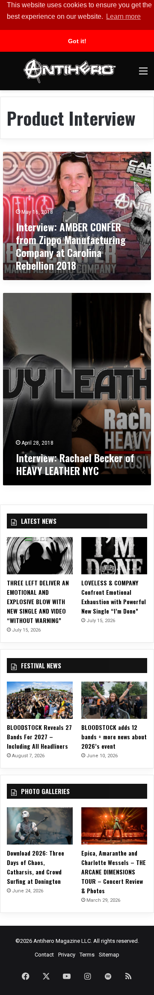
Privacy (66, 954)
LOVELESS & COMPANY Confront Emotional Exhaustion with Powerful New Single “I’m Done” (113, 596)
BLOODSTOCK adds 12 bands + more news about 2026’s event (114, 736)
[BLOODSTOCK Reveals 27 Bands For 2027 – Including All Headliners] (40, 700)
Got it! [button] (77, 41)
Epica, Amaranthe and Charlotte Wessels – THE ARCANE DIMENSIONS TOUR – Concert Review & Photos (113, 871)
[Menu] (143, 74)
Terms (87, 954)
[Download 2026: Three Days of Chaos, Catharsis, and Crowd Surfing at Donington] (40, 825)
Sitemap (109, 954)
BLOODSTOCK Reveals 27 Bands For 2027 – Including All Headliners (39, 736)
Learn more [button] (123, 16)
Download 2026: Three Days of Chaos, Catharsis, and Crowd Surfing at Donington (35, 867)
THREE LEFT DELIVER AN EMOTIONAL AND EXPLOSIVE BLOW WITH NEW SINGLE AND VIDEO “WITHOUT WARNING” (38, 601)
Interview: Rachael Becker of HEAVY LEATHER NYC (75, 464)
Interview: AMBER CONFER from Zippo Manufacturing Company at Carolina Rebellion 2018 (70, 246)
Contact (44, 954)
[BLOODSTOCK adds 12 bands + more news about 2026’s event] (114, 700)
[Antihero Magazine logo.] (69, 71)
